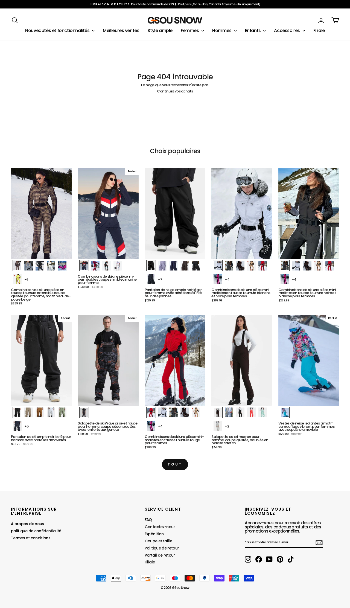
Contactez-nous (160, 527)
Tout (175, 464)
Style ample (160, 30)
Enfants (253, 30)
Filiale (319, 30)
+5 (26, 426)
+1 (26, 279)
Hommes (222, 30)
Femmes (190, 30)
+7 (160, 279)
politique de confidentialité (36, 531)
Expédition (154, 534)
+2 (227, 426)
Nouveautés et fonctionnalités (58, 30)
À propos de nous (27, 523)
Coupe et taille (158, 541)
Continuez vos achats (175, 91)
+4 (227, 279)
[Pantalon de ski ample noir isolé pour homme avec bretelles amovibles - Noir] (17, 412)
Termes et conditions (30, 538)
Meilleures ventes (121, 30)
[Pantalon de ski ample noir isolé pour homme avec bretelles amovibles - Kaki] (28, 412)
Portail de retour (160, 555)
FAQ (148, 519)
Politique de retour (162, 548)
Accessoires (287, 30)
